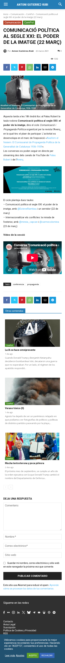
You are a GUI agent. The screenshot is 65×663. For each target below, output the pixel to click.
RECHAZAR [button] (47, 655)
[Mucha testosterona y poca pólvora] (32, 446)
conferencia (18, 284)
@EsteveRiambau (27, 208)
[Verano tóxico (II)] (32, 391)
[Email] (45, 67)
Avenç (20, 159)
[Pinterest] (22, 67)
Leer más (10, 655)
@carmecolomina (49, 221)
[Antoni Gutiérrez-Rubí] (5, 51)
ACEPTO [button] (33, 655)
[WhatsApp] (29, 67)
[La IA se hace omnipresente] (32, 333)
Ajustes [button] (20, 655)
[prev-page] (5, 487)
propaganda (33, 284)
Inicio (5, 14)
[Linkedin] (37, 67)
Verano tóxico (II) (14, 408)
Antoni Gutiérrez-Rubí (23, 51)
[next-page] (11, 487)
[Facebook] (6, 67)
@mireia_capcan (28, 221)
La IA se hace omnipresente (20, 350)
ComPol (30, 14)
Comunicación (17, 14)
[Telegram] (52, 67)
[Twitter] (14, 67)
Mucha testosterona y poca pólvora (24, 463)
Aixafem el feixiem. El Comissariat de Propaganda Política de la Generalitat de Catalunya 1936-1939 (31, 142)
